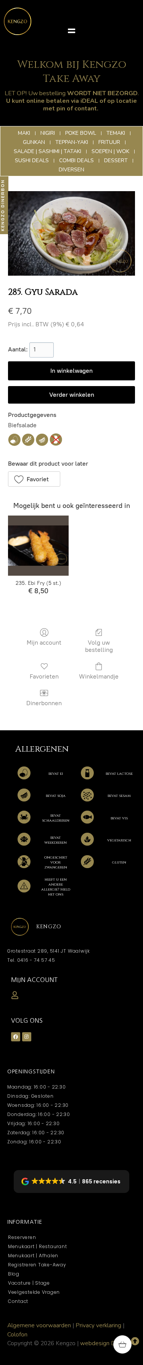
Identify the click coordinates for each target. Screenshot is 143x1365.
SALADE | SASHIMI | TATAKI (71, 395)
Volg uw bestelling (99, 646)
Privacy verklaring (98, 1325)
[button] (71, 31)
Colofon (17, 1334)
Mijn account (44, 642)
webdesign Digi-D (104, 1343)
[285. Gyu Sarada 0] (71, 233)
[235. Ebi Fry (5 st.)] (38, 546)
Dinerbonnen (44, 703)
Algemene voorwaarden (39, 1325)
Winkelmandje (99, 676)
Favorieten (44, 676)
